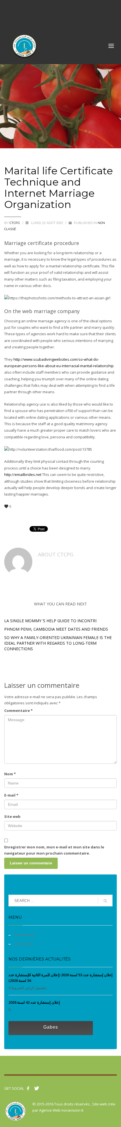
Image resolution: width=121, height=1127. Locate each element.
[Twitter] (18, 8)
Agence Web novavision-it (61, 1110)
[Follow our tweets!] (36, 1088)
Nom (10, 773)
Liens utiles (23, 943)
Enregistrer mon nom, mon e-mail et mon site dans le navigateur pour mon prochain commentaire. (54, 850)
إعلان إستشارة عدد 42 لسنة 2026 (34, 1002)
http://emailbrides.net (22, 474)
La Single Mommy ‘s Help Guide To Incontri (50, 620)
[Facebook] (10, 8)
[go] (105, 901)
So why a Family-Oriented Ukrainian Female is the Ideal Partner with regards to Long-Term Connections (58, 643)
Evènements (24, 934)
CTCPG (15, 223)
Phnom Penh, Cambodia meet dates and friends (56, 629)
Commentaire (18, 710)
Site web (12, 816)
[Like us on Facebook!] (28, 1088)
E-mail (11, 795)
